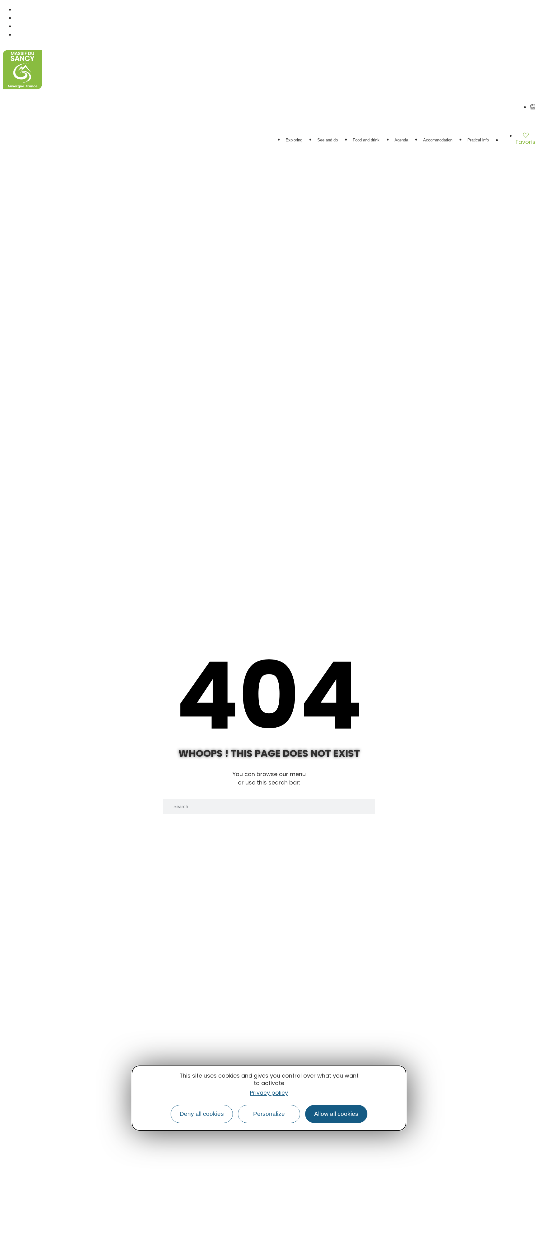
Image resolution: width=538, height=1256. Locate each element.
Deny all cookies (202, 1114)
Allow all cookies (336, 1114)
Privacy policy (269, 1093)
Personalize (269, 1114)
